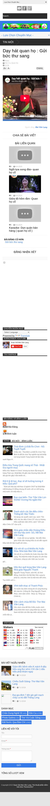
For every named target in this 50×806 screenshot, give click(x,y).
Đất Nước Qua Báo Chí (13, 722)
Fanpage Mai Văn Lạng (24, 8)
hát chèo (20, 787)
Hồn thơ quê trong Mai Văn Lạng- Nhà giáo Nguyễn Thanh (30, 568)
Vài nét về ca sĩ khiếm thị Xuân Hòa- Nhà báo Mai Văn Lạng (29, 549)
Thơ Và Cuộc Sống (30, 718)
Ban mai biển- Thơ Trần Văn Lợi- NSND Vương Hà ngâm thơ (30, 498)
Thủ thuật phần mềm (40, 785)
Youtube (19, 8)
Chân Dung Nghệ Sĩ (12, 713)
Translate (25, 336)
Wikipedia (29, 8)
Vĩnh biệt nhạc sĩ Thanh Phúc (28, 586)
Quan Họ (14, 63)
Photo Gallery (9, 718)
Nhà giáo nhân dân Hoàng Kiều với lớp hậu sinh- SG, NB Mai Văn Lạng (29, 532)
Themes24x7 (28, 787)
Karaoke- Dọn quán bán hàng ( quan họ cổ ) (23, 229)
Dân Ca (8, 63)
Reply (7, 61)
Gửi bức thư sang (14, 242)
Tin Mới (8, 42)
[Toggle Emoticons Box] (4, 262)
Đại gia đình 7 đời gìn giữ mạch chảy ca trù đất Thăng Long (28, 696)
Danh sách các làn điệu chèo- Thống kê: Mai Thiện (28, 512)
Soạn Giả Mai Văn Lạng (22, 785)
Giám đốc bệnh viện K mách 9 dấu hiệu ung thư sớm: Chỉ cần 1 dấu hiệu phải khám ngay (29, 669)
